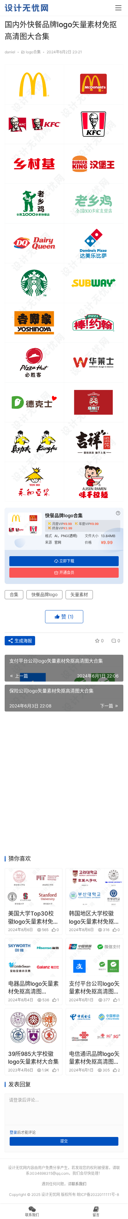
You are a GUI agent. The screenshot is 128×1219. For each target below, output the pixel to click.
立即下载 (66, 561)
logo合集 (33, 52)
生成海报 (22, 640)
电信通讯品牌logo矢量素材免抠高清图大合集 (94, 1058)
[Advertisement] (64, 785)
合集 (14, 594)
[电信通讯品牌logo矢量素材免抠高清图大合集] (94, 1027)
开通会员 (66, 572)
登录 (13, 1132)
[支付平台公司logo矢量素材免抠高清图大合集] (94, 957)
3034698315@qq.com (49, 1173)
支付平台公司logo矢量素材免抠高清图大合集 (94, 987)
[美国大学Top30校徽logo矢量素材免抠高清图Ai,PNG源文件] (33, 887)
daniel (10, 52)
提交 (64, 1141)
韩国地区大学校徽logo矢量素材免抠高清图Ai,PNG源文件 (94, 917)
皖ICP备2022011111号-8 (98, 1194)
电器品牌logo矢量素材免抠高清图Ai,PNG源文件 (33, 987)
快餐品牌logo (44, 594)
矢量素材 (79, 594)
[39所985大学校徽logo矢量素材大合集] (33, 1027)
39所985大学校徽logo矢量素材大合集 (33, 1058)
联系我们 (78, 1184)
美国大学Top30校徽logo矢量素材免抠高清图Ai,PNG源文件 (33, 917)
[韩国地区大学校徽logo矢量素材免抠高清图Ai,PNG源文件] (94, 887)
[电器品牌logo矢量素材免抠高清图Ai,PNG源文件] (33, 957)
